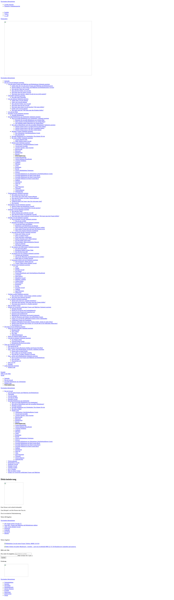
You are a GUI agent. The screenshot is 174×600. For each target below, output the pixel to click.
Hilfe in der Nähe (6, 373)
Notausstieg (4, 19)
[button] (18, 82)
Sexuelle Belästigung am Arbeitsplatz (15, 381)
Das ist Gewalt (8, 380)
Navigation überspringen (8, 1)
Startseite (7, 378)
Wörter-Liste (8, 383)
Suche (2, 375)
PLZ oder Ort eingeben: (8, 554)
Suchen (3, 557)
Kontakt (3, 372)
